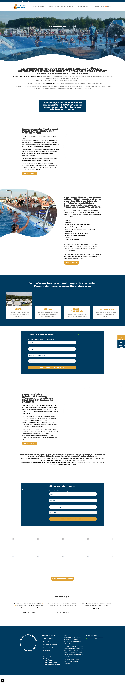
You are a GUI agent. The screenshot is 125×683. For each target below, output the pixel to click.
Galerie (85, 6)
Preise (91, 6)
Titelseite (35, 6)
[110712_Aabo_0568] (100, 557)
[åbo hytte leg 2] (75, 539)
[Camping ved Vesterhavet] (25, 539)
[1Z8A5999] (25, 557)
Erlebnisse (71, 6)
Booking (96, 6)
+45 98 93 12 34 (51, 653)
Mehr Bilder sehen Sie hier (62, 579)
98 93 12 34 (16, 1)
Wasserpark (60, 6)
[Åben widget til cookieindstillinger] (2, 680)
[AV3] (49, 557)
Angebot (66, 6)
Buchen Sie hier (30, 173)
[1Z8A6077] (100, 539)
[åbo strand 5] (75, 557)
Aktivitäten (79, 6)
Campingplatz (51, 6)
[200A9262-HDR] (49, 539)
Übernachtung (41, 6)
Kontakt (102, 6)
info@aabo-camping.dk (52, 650)
